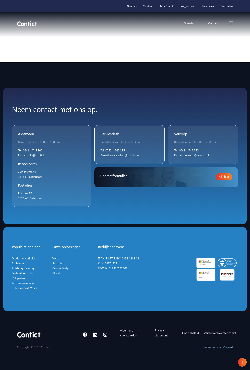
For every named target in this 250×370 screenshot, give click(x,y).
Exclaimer (18, 263)
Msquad (228, 347)
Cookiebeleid (190, 333)
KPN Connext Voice (24, 288)
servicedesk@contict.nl (124, 155)
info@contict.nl (37, 155)
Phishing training (23, 268)
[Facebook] (85, 334)
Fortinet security (22, 273)
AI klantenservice (23, 283)
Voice (55, 258)
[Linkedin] (95, 334)
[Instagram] (105, 334)
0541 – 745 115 (115, 150)
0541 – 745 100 (32, 150)
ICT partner (19, 278)
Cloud (56, 273)
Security (57, 263)
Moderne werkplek (24, 258)
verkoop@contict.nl (196, 155)
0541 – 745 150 (188, 150)
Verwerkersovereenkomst (220, 333)
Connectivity (60, 268)
